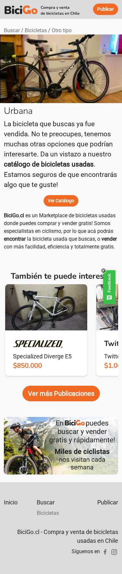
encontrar (15, 239)
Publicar (107, 502)
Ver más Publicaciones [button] (61, 393)
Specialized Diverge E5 (42, 356)
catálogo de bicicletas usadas (49, 164)
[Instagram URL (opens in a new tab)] (114, 551)
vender (109, 239)
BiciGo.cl (14, 215)
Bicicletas (36, 30)
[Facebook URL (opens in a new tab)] (105, 551)
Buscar (12, 30)
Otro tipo (62, 30)
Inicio (11, 502)
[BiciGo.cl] (21, 9)
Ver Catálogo (61, 200)
